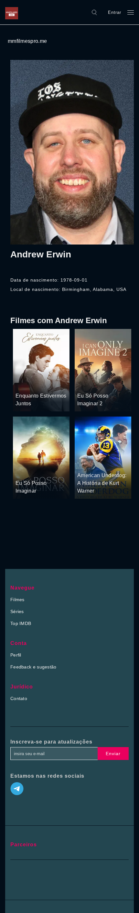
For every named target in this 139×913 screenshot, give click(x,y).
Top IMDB (20, 623)
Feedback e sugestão (33, 666)
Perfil (15, 655)
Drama (23, 383)
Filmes (17, 599)
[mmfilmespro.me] (13, 12)
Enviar (113, 753)
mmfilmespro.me (27, 41)
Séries (17, 611)
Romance (42, 383)
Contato (18, 698)
